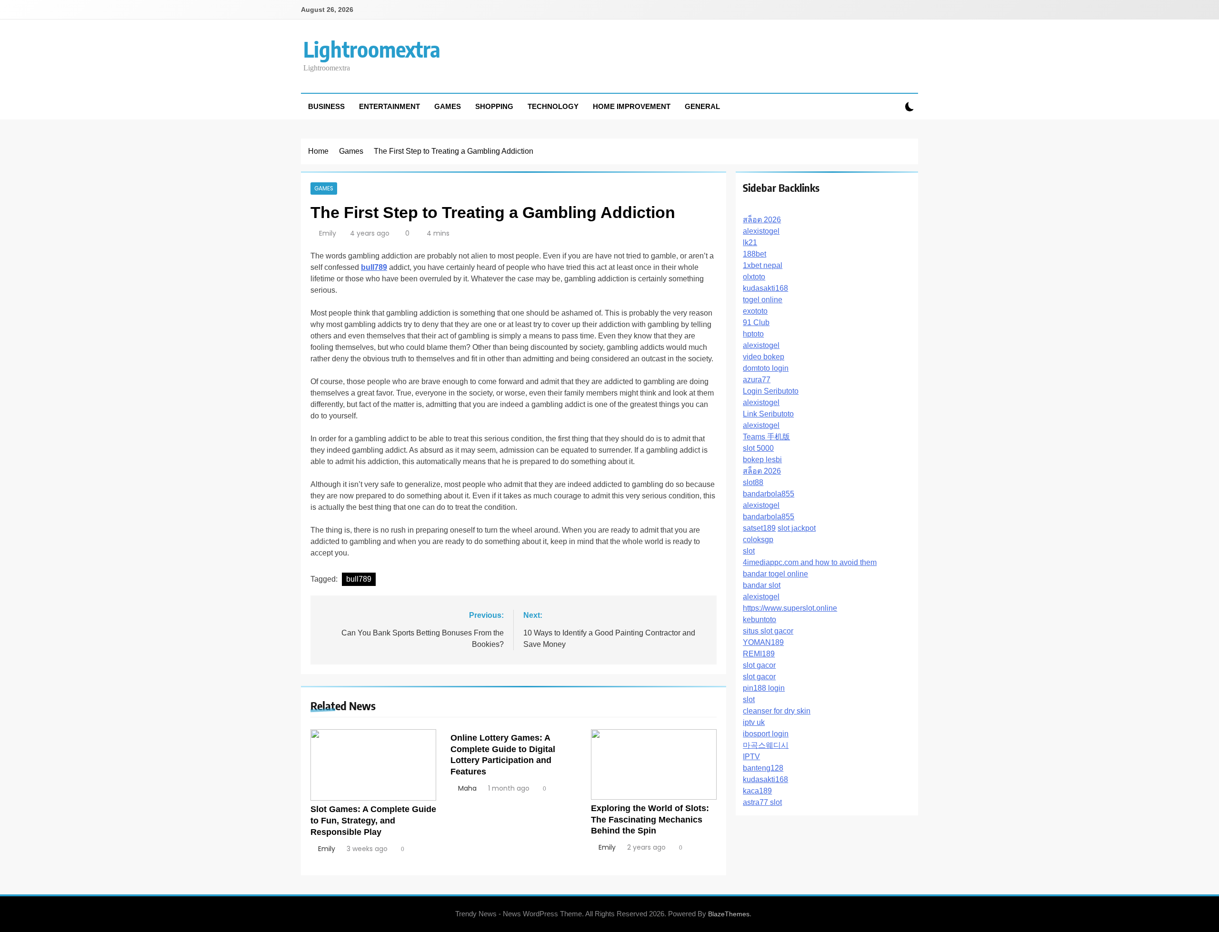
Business (326, 106)
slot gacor (759, 665)
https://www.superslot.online (790, 608)
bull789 (358, 579)
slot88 (753, 482)
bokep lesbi (762, 460)
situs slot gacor (768, 631)
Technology (553, 106)
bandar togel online (775, 574)
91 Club (756, 322)
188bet (754, 254)
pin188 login (764, 688)
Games (447, 106)
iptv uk (754, 722)
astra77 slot (762, 802)
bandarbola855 (768, 494)
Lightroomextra (371, 49)
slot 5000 (758, 448)
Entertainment (389, 106)
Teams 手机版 (766, 437)
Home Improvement (631, 106)
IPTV (751, 757)
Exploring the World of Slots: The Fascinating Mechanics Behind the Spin (650, 819)
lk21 (750, 242)
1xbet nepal (762, 265)
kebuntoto (759, 619)
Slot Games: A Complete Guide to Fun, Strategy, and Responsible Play (373, 820)
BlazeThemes (728, 914)
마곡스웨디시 (766, 745)
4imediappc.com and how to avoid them (810, 562)
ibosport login (766, 734)
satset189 (759, 528)
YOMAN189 (763, 642)
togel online (762, 300)
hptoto (753, 334)
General (702, 106)
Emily (327, 233)
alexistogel (761, 231)
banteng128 (763, 768)
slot (749, 551)
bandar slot (761, 585)
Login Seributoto (771, 391)
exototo (755, 311)
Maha (467, 788)
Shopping (494, 106)
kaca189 (757, 791)
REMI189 (759, 654)
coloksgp (758, 539)
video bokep (763, 357)
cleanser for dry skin (776, 711)
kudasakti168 (765, 288)
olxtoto (754, 277)
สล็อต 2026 (762, 220)
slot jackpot (797, 528)
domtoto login (766, 368)
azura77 (756, 380)
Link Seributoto (768, 414)
